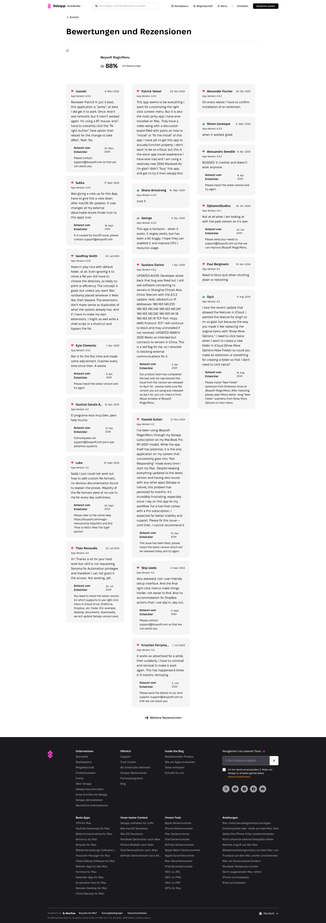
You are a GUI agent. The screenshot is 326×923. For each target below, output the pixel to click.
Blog (123, 783)
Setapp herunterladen (90, 789)
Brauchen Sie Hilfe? (88, 913)
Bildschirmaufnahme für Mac (94, 833)
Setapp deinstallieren (89, 800)
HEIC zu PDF (172, 882)
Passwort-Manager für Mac (93, 855)
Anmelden (242, 6)
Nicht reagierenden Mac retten (241, 871)
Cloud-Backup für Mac (90, 893)
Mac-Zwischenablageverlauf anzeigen (246, 823)
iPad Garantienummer (179, 866)
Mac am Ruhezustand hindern (241, 861)
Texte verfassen (175, 767)
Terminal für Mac (86, 871)
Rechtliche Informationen (92, 805)
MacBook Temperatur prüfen (240, 866)
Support (125, 756)
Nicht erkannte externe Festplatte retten (248, 839)
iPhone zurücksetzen (235, 877)
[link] (226, 789)
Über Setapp (84, 783)
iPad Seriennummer (177, 839)
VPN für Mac (83, 823)
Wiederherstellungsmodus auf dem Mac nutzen (252, 850)
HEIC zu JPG (172, 871)
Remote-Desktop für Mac (91, 888)
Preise (80, 778)
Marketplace (181, 6)
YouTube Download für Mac (93, 828)
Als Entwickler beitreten (135, 767)
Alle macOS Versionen (134, 828)
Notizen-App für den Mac (92, 866)
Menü (224, 6)
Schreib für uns (174, 772)
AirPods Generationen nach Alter (141, 855)
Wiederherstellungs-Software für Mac (96, 850)
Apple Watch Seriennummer (182, 850)
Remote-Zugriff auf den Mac (240, 844)
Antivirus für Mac (86, 839)
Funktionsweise (85, 772)
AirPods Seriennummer (179, 844)
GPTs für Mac (173, 888)
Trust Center (128, 762)
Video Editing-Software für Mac (95, 861)
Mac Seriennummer (177, 833)
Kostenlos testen (266, 6)
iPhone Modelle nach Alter (137, 844)
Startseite (82, 756)
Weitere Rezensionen (166, 717)
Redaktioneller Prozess (179, 756)
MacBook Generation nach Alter (140, 839)
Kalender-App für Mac (90, 877)
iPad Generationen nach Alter (139, 850)
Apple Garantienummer (179, 855)
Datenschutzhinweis (239, 776)
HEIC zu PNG (173, 877)
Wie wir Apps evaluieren (180, 762)
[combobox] (271, 913)
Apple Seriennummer (178, 823)
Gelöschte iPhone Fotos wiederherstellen (248, 833)
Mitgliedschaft (204, 6)
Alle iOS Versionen (131, 833)
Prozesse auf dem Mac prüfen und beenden (250, 855)
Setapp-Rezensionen (133, 772)
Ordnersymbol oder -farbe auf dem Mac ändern (252, 828)
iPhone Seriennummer (179, 828)
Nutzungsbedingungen (112, 913)
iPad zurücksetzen (234, 882)
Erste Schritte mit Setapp (91, 794)
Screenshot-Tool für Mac (91, 882)
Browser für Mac (86, 844)
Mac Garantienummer (179, 861)
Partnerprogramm (131, 778)
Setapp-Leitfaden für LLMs (137, 823)
